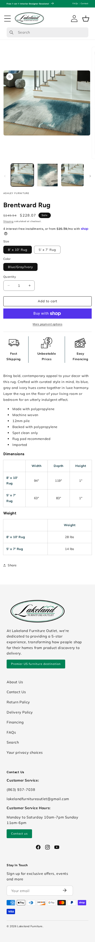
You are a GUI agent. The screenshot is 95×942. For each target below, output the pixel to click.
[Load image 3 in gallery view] (72, 175)
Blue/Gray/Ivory (20, 267)
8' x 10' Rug (17, 250)
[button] (7, 18)
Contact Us (16, 692)
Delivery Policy (20, 712)
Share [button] (12, 565)
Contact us (19, 833)
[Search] (11, 33)
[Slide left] (5, 176)
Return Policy (18, 702)
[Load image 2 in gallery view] (47, 175)
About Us (15, 682)
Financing (15, 722)
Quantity (9, 276)
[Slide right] (90, 176)
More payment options (47, 324)
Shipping (8, 221)
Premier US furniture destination (36, 664)
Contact (84, 3)
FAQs (75, 3)
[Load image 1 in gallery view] (22, 175)
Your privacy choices (25, 752)
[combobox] (47, 32)
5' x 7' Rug (47, 250)
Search (13, 742)
